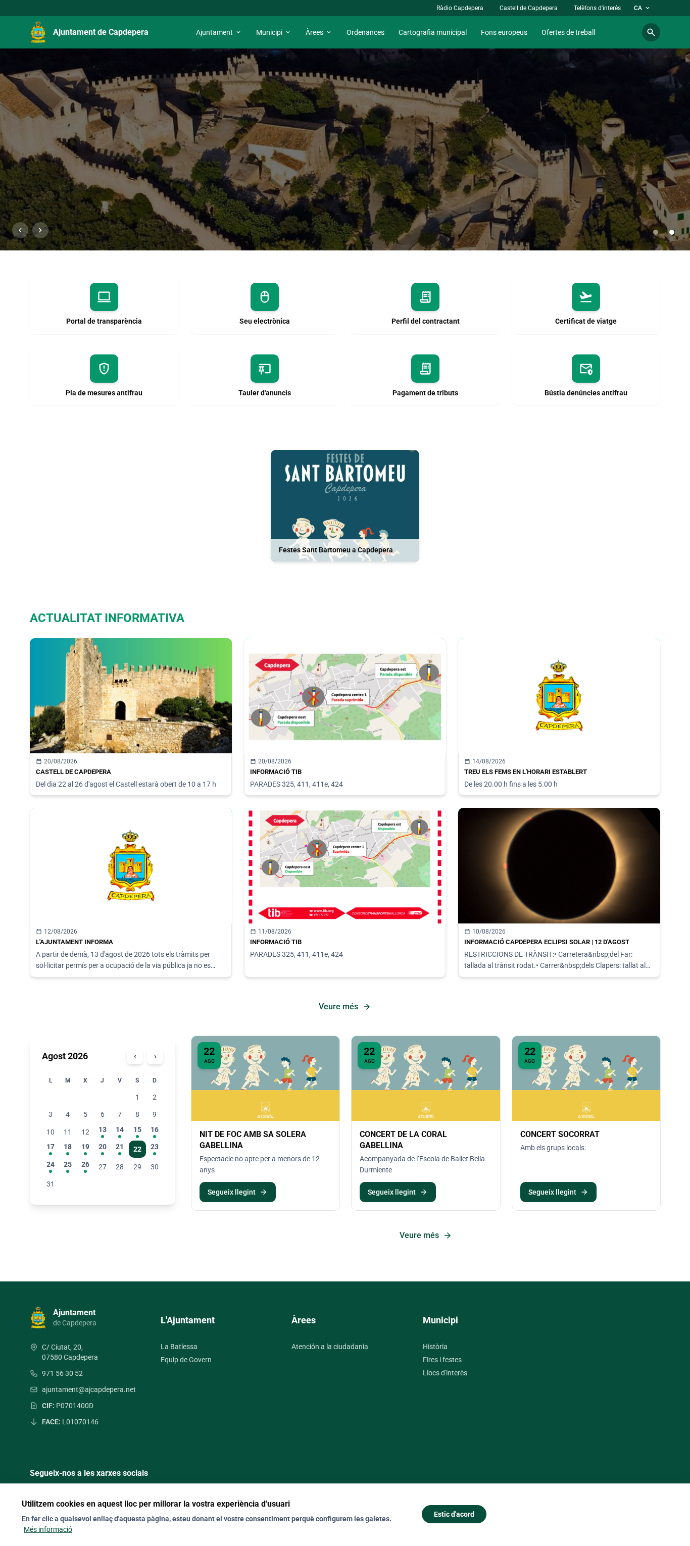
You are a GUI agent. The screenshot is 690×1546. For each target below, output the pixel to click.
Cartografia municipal (433, 32)
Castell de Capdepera (529, 8)
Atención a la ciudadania (329, 1347)
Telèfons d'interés (597, 8)
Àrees (319, 32)
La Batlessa (179, 1347)
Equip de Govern (186, 1360)
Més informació (48, 1529)
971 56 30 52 (62, 1373)
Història (435, 1347)
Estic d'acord (454, 1514)
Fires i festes (442, 1360)
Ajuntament (219, 32)
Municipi (273, 32)
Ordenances (365, 32)
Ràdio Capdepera (459, 8)
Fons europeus (504, 32)
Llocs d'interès (445, 1373)
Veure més (345, 1006)
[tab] (656, 232)
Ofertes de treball (568, 32)
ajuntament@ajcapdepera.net (89, 1389)
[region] (345, 149)
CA (642, 8)
